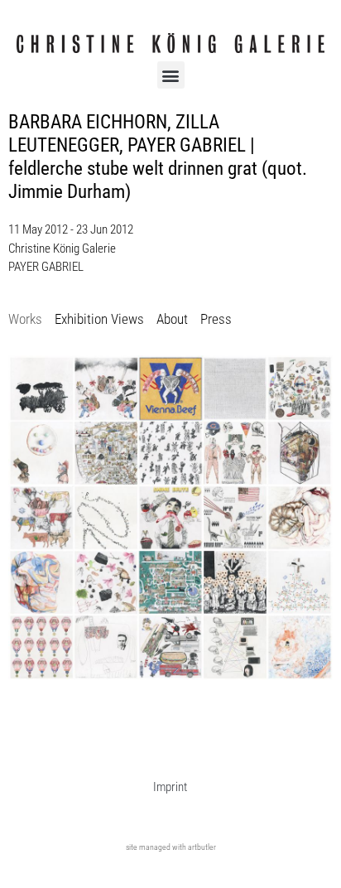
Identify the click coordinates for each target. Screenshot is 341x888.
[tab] (25, 320)
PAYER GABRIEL (46, 266)
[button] (171, 75)
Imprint (170, 786)
